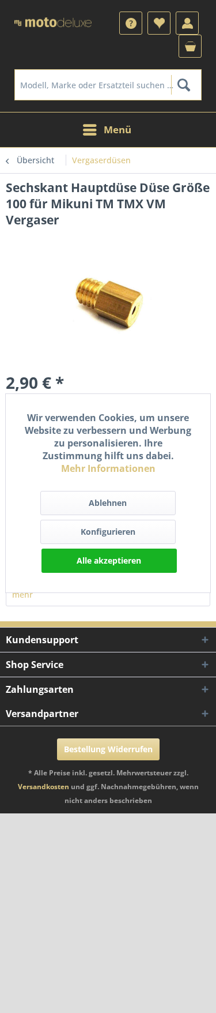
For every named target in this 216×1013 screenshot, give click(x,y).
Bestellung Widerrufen (108, 749)
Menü (117, 129)
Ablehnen (108, 502)
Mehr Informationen (108, 468)
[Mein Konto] (187, 23)
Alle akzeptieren (109, 560)
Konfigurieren (108, 531)
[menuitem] (130, 23)
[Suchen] (183, 85)
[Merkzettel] (158, 23)
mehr (22, 594)
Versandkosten (43, 786)
